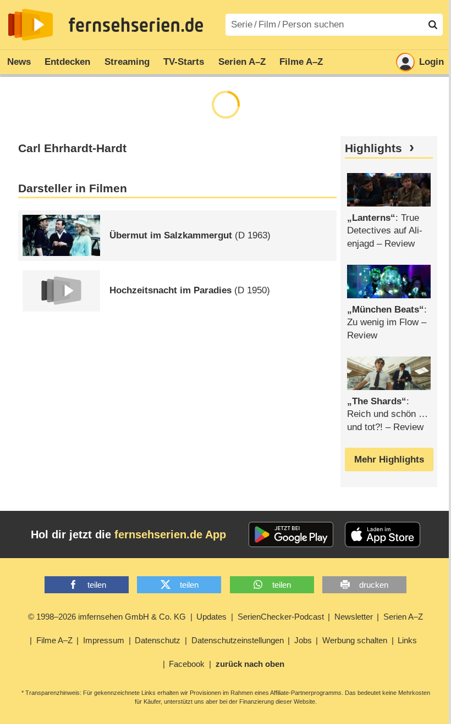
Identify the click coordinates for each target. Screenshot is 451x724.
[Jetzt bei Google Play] (291, 534)
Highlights (373, 148)
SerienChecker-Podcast (281, 616)
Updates (211, 616)
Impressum (103, 640)
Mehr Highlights (389, 459)
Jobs (303, 640)
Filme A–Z (301, 62)
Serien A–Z (242, 62)
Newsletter (353, 616)
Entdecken (67, 62)
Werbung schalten (354, 640)
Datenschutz (157, 640)
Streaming (127, 62)
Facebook (187, 664)
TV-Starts (183, 62)
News (19, 62)
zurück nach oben (250, 664)
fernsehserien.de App (170, 534)
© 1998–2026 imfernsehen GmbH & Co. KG (107, 616)
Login (431, 62)
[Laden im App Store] (383, 534)
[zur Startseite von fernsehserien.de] (30, 25)
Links (407, 640)
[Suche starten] (433, 25)
